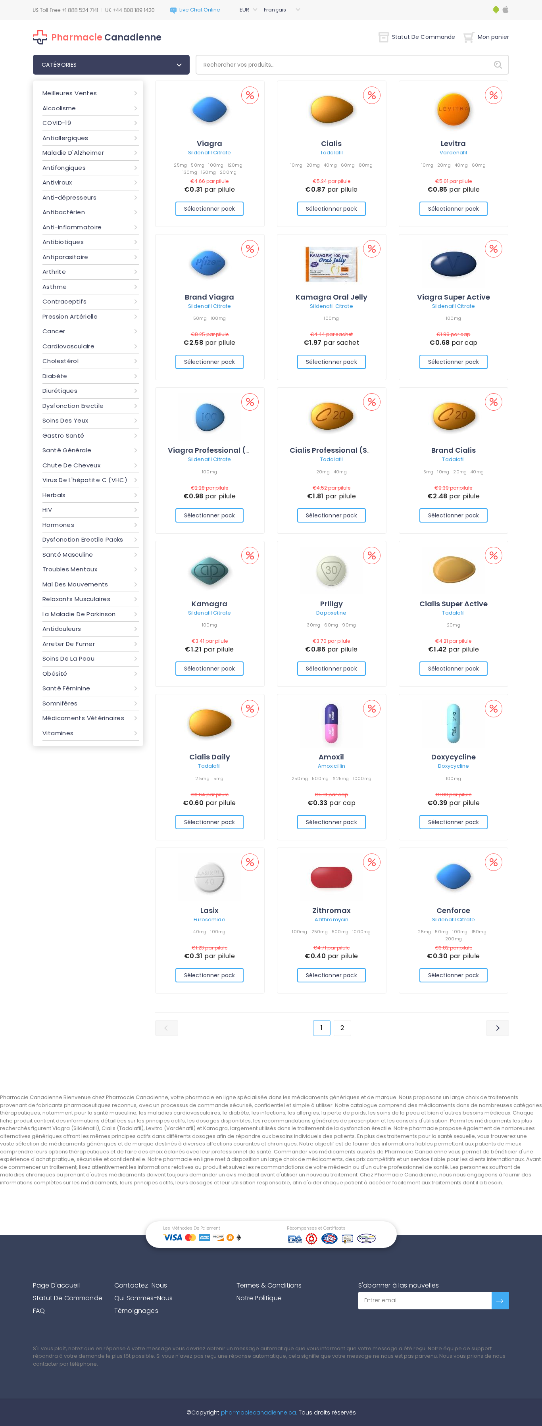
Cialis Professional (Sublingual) (348, 450)
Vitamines (57, 733)
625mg (341, 778)
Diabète (54, 376)
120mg (235, 165)
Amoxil (331, 757)
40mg (330, 165)
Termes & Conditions (269, 1285)
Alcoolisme (59, 108)
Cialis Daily (209, 757)
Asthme (54, 287)
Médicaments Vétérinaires (83, 718)
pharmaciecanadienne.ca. (258, 1412)
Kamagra (209, 604)
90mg (349, 625)
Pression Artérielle (70, 316)
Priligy (331, 604)
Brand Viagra (209, 297)
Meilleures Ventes (69, 93)
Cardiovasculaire (68, 346)
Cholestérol (60, 361)
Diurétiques (59, 390)
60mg (348, 165)
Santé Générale (66, 450)
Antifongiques (64, 167)
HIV (47, 509)
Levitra (453, 143)
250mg (300, 778)
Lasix (209, 910)
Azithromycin (332, 919)
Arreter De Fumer (68, 644)
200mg (228, 172)
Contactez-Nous (140, 1285)
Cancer (53, 331)
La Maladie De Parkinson (79, 614)
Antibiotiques (63, 242)
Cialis (331, 143)
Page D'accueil (56, 1285)
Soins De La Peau (68, 658)
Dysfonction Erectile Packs (82, 539)
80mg (366, 165)
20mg (313, 165)
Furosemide (209, 919)
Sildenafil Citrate (209, 152)
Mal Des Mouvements (75, 584)
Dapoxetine (331, 613)
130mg (190, 172)
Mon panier (493, 37)
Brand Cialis (453, 450)
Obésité (54, 673)
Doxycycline (453, 757)
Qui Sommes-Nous (143, 1298)
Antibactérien (63, 212)
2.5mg (202, 778)
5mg (428, 472)
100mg (215, 165)
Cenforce (453, 910)
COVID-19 (56, 123)
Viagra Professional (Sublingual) (228, 450)
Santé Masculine (67, 554)
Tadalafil (331, 152)
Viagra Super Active (453, 297)
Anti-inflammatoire (72, 227)
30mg (313, 625)
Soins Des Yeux (65, 420)
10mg (296, 165)
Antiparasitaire (65, 257)
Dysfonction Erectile (73, 406)
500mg (320, 778)
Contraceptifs (64, 301)
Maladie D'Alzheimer (73, 152)
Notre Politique (259, 1298)
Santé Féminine (66, 688)
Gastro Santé (63, 435)
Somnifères (60, 703)
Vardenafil (453, 152)
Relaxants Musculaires (76, 599)
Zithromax (331, 910)
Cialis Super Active (453, 604)
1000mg (362, 778)
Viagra (209, 143)
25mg (180, 165)
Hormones (58, 525)
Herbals (54, 495)
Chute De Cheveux (71, 465)
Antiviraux (57, 182)
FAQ (39, 1310)
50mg (197, 165)
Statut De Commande (424, 37)
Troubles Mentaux (69, 569)
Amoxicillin (331, 766)
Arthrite (54, 271)
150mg (208, 172)
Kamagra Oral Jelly (331, 297)
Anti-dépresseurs (69, 197)
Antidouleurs (61, 629)
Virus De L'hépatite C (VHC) (84, 480)
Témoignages (136, 1310)
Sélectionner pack (209, 209)
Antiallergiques (65, 138)
